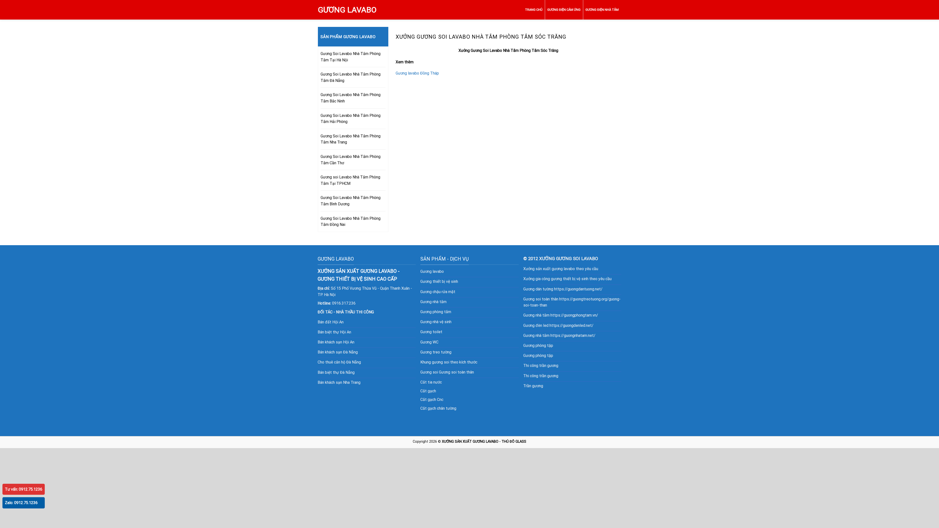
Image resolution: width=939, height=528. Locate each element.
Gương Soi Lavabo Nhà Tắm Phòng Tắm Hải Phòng (350, 118)
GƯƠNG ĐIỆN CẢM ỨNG (564, 9)
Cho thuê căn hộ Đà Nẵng (339, 362)
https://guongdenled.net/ (571, 325)
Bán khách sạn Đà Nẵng (338, 352)
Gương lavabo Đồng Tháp (417, 73)
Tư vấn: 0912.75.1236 (23, 489)
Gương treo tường (435, 352)
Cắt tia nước (431, 382)
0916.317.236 (344, 303)
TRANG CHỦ (533, 9)
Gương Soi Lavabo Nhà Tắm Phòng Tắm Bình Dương (350, 200)
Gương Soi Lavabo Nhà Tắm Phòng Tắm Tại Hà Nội (350, 56)
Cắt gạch (428, 391)
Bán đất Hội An (331, 322)
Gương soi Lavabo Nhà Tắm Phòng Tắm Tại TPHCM (350, 180)
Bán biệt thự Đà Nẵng (336, 372)
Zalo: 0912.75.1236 (21, 502)
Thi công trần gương (540, 365)
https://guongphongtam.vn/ (574, 315)
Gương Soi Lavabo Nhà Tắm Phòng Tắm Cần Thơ (350, 159)
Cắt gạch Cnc (431, 399)
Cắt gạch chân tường (438, 408)
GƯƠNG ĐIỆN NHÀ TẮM (602, 9)
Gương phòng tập (538, 345)
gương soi (440, 362)
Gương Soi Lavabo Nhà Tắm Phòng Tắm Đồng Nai (350, 221)
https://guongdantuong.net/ (578, 289)
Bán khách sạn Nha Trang (339, 382)
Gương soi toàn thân (456, 372)
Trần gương (533, 386)
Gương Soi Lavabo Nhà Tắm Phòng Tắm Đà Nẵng (350, 77)
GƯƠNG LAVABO (347, 10)
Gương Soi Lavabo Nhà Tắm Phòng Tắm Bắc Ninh (350, 97)
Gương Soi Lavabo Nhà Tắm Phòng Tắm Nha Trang (350, 139)
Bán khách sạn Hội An (336, 342)
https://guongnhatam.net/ (572, 335)
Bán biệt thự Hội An (334, 332)
